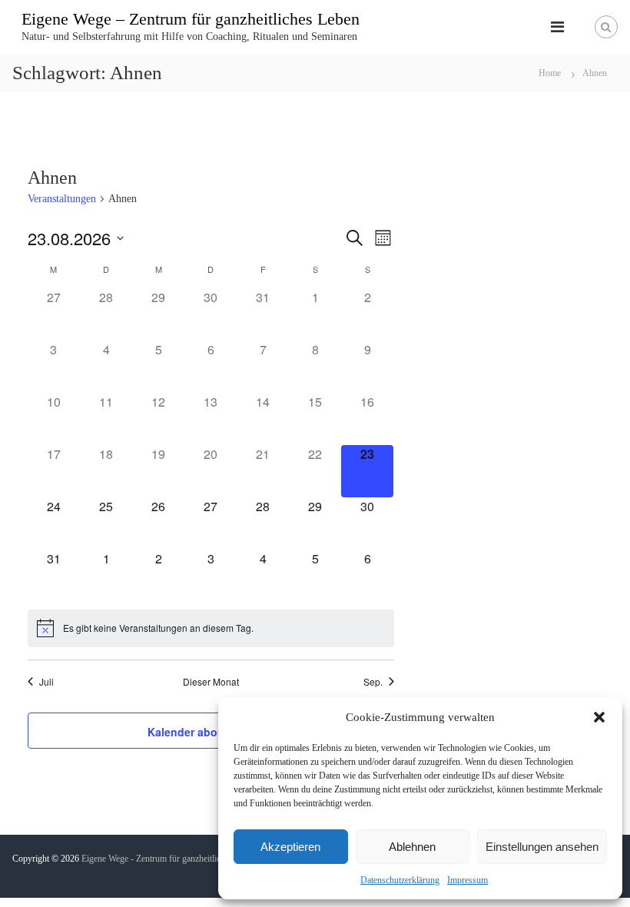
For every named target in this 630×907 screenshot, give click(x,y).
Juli (46, 682)
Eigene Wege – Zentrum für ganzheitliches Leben (191, 18)
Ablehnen (412, 846)
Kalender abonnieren (202, 731)
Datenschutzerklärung (399, 880)
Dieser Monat (211, 682)
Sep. (373, 682)
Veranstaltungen (62, 198)
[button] (599, 717)
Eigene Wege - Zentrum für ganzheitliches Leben (169, 858)
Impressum (467, 880)
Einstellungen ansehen (542, 846)
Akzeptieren (290, 846)
